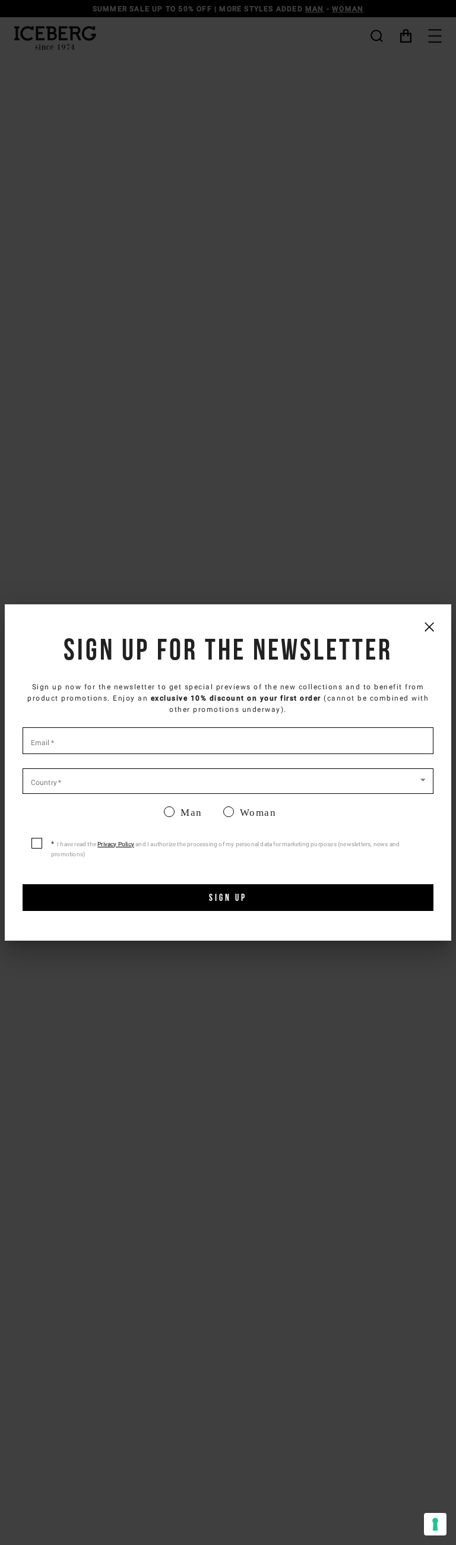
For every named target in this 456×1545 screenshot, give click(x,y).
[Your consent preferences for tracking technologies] (435, 1524)
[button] (228, 780)
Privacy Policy (115, 844)
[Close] (429, 626)
